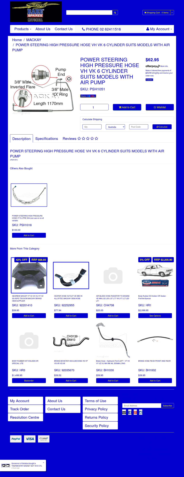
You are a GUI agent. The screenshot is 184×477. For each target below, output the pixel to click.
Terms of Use (95, 400)
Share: (84, 96)
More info (164, 66)
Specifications (46, 138)
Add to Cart (128, 107)
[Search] (115, 12)
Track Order (19, 408)
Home (17, 39)
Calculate (162, 126)
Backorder (29, 380)
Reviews (70, 138)
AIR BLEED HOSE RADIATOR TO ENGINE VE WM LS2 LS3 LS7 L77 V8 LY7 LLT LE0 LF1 (113, 298)
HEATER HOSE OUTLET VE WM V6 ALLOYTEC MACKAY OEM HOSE (68, 297)
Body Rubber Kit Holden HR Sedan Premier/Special (152, 297)
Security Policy (97, 425)
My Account (19, 400)
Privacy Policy (96, 408)
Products (22, 28)
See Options (155, 315)
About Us (43, 28)
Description (21, 138)
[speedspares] (36, 10)
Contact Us (64, 28)
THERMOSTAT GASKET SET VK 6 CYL (27, 465)
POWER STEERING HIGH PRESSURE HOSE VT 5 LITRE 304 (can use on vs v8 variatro (28, 218)
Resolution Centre (24, 417)
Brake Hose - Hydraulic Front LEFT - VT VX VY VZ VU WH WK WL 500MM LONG (113, 362)
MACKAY (33, 39)
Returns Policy (96, 417)
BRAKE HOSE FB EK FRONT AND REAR (154, 361)
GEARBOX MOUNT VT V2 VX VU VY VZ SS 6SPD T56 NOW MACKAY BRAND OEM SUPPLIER (27, 298)
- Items (157, 12)
